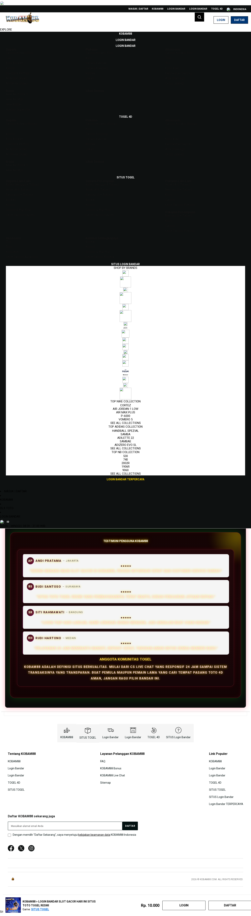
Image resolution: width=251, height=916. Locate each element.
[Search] (199, 17)
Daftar (239, 20)
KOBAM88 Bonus (110, 768)
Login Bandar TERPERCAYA (226, 804)
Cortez (125, 405)
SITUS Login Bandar (178, 737)
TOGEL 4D (217, 8)
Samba (125, 434)
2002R (126, 463)
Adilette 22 (125, 438)
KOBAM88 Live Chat (112, 775)
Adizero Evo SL (126, 445)
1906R (126, 466)
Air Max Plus (125, 412)
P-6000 (125, 416)
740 (125, 459)
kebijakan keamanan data (94, 834)
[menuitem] (125, 34)
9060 (125, 470)
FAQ (102, 761)
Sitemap (105, 782)
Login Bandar (176, 8)
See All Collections (125, 423)
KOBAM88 (157, 8)
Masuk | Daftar (138, 8)
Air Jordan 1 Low (125, 409)
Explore (6, 29)
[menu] (125, 256)
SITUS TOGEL (87, 737)
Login (221, 20)
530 (125, 456)
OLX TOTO (7, 508)
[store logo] (22, 20)
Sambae (125, 441)
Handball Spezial (125, 431)
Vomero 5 (126, 419)
